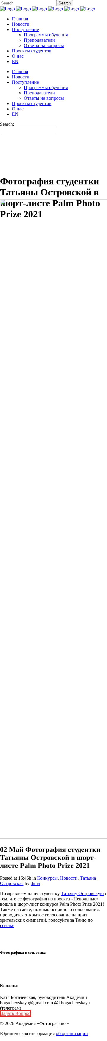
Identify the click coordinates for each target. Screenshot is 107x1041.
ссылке (7, 925)
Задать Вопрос (15, 1013)
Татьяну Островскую (82, 893)
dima (35, 883)
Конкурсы (47, 878)
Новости (69, 878)
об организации (72, 1033)
